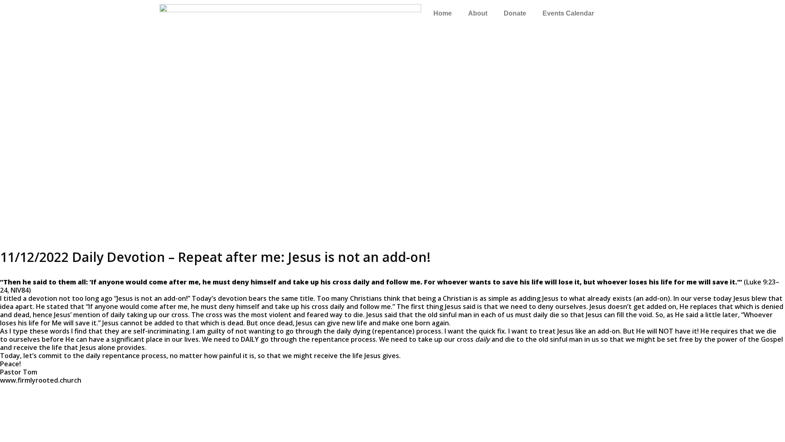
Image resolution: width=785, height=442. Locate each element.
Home (442, 13)
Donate (515, 13)
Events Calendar (568, 13)
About (477, 13)
